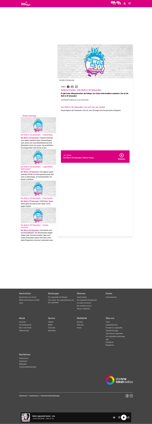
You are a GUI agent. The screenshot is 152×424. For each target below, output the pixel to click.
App (107, 339)
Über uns (110, 318)
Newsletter (52, 331)
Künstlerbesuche (25, 325)
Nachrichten (25, 293)
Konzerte (22, 322)
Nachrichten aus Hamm (27, 297)
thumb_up (128, 417)
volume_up (114, 417)
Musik (22, 318)
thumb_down (119, 417)
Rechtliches (24, 354)
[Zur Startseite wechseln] (26, 4)
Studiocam (110, 342)
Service (51, 318)
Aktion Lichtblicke (83, 309)
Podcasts (80, 325)
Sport (21, 303)
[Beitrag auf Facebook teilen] (68, 87)
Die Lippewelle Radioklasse (87, 300)
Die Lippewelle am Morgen (57, 297)
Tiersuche (51, 328)
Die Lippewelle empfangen (115, 336)
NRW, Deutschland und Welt (29, 300)
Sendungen (53, 293)
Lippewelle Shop (112, 325)
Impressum (23, 361)
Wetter (50, 325)
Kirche (79, 328)
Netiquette (23, 364)
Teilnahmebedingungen (27, 367)
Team (108, 322)
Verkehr (50, 322)
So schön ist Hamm (84, 303)
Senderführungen (112, 331)
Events (109, 293)
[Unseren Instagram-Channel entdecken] (131, 395)
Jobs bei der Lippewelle (114, 334)
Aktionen (81, 293)
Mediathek (82, 318)
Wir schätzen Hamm (84, 306)
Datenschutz (23, 358)
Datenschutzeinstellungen (50, 396)
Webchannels (24, 331)
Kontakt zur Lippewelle (114, 328)
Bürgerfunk (110, 345)
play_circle (123, 417)
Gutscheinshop (111, 297)
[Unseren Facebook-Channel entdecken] (127, 395)
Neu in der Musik (25, 328)
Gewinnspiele (82, 297)
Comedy (80, 322)
